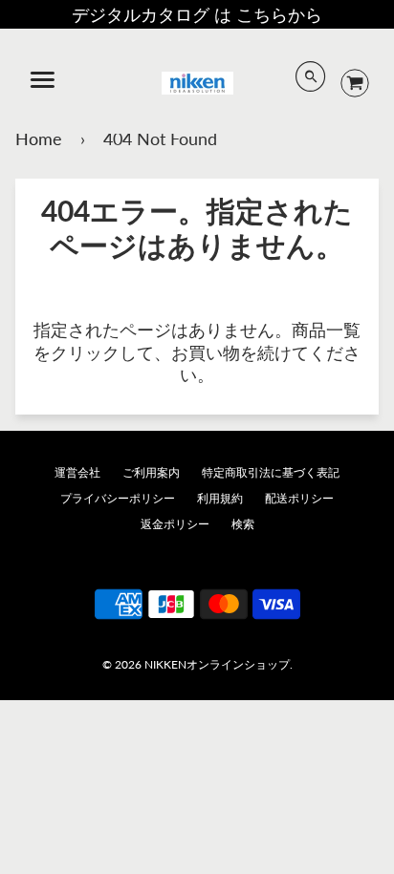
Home (38, 138)
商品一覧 (326, 329)
